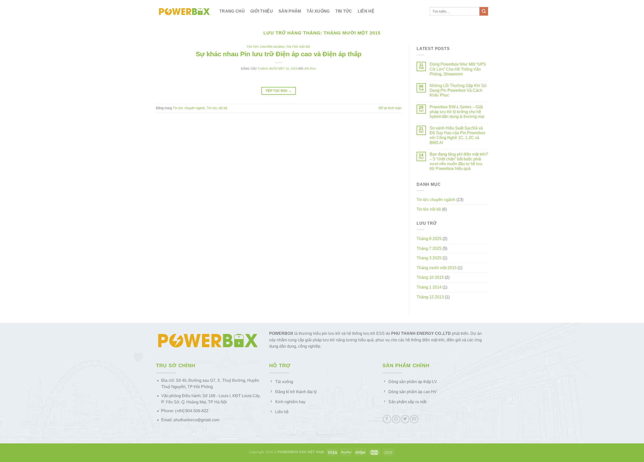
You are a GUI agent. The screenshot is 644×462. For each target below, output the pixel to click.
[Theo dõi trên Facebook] (387, 419)
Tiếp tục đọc (278, 91)
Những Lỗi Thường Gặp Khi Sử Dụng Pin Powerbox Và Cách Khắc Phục (458, 90)
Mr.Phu (310, 68)
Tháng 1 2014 (429, 287)
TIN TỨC (343, 11)
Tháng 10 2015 (430, 277)
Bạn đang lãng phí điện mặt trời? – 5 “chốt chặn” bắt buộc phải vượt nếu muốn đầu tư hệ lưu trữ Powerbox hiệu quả (459, 161)
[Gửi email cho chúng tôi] (414, 419)
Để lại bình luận (390, 108)
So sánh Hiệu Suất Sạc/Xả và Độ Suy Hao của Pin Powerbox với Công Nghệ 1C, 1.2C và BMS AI (457, 135)
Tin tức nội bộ (298, 46)
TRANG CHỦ (232, 11)
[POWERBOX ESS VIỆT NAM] (184, 11)
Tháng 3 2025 (429, 258)
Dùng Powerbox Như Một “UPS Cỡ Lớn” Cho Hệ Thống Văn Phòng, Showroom (458, 69)
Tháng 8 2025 (429, 239)
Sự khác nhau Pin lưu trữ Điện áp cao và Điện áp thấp (278, 54)
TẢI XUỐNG (318, 11)
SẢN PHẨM (289, 11)
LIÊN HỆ (366, 11)
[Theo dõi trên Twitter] (405, 419)
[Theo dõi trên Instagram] (396, 419)
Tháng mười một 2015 (437, 268)
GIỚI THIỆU (261, 11)
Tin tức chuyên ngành (265, 46)
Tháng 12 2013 (430, 297)
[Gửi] (483, 11)
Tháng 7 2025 (429, 248)
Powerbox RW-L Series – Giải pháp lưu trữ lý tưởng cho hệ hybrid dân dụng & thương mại (457, 112)
